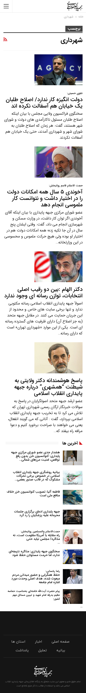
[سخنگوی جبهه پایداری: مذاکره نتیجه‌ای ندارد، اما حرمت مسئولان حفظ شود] (73, 557)
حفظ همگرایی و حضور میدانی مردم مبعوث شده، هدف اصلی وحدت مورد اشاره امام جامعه (35, 577)
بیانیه (60, 650)
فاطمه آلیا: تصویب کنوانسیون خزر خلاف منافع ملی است (33, 493)
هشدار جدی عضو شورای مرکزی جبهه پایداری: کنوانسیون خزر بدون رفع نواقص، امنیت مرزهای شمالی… (35, 456)
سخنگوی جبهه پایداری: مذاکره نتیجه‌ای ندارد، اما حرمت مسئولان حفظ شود (34, 553)
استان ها (18, 641)
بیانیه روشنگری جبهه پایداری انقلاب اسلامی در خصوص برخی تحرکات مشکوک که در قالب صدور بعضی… (36, 476)
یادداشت (22, 650)
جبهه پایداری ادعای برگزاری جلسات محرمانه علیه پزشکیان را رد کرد (37, 513)
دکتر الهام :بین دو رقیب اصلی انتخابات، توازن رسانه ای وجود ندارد (43, 292)
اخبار (38, 641)
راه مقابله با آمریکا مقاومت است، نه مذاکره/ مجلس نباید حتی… (36, 537)
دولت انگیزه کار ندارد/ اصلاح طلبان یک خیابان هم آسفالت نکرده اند (44, 101)
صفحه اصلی (60, 641)
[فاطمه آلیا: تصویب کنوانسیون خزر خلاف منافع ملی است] (73, 497)
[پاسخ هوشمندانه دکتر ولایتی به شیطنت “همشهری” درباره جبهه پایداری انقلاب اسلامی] (58, 357)
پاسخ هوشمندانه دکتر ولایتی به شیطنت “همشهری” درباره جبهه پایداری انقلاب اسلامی (48, 387)
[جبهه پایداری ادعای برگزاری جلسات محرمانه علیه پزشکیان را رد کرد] (73, 517)
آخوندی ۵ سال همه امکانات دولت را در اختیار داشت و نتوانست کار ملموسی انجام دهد (45, 196)
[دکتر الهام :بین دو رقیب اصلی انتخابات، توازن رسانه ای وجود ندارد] (58, 266)
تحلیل (42, 650)
